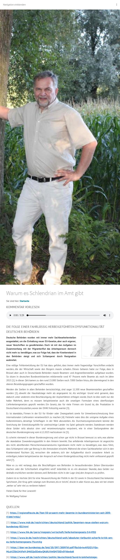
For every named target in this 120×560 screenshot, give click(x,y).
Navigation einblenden (14, 4)
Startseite (24, 301)
